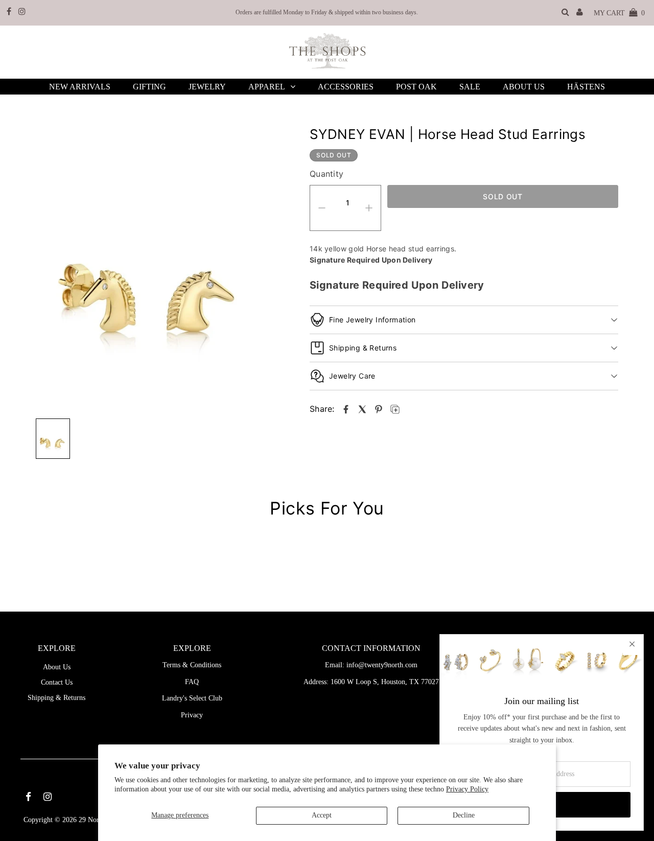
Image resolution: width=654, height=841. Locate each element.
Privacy (192, 715)
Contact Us (57, 682)
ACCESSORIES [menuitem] (345, 86)
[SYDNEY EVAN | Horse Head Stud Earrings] (346, 409)
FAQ (192, 682)
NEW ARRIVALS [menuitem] (79, 86)
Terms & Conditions (191, 665)
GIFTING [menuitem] (149, 86)
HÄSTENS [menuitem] (586, 86)
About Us (57, 667)
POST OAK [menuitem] (416, 86)
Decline (464, 815)
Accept (322, 815)
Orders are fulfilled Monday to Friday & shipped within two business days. (327, 12)
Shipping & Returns (56, 698)
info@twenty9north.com (381, 665)
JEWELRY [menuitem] (207, 86)
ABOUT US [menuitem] (524, 86)
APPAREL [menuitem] (266, 86)
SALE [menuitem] (469, 86)
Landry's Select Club (192, 698)
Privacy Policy (467, 789)
